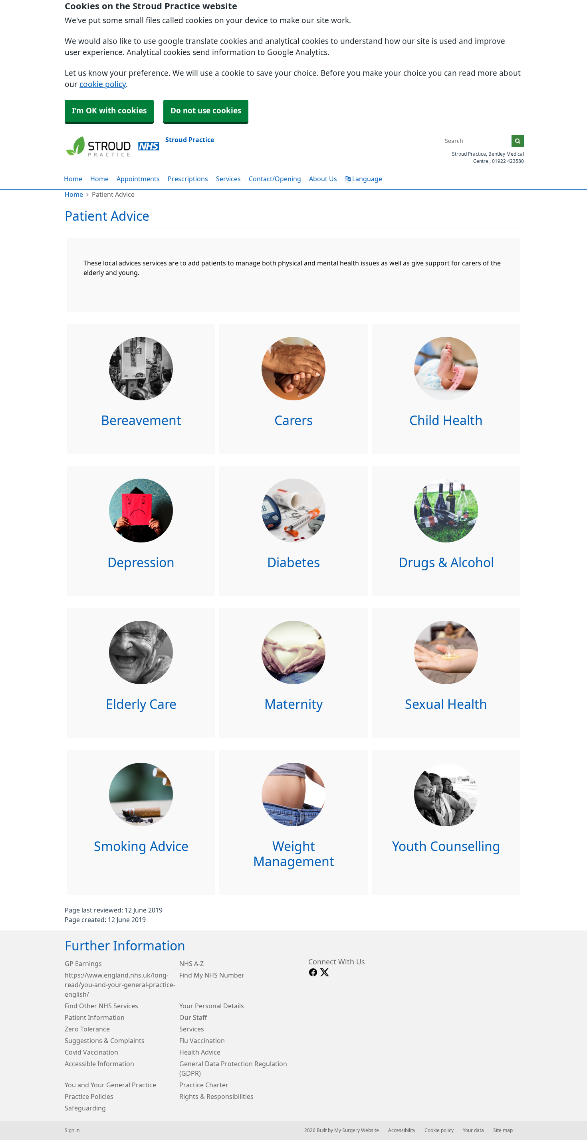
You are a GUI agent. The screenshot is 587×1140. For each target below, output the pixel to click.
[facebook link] (313, 973)
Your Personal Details (211, 1006)
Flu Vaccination (202, 1040)
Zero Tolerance (87, 1029)
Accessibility (401, 1130)
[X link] (324, 973)
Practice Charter (203, 1085)
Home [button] (73, 179)
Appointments (138, 179)
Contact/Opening (275, 179)
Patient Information (95, 1017)
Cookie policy (439, 1130)
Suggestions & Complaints (105, 1040)
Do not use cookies (206, 111)
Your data (473, 1130)
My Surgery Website (356, 1130)
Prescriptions (188, 179)
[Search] (518, 141)
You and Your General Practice (110, 1085)
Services (228, 179)
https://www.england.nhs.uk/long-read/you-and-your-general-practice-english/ (120, 985)
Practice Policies (89, 1096)
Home (99, 179)
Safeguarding (85, 1108)
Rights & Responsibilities (216, 1096)
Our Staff (193, 1017)
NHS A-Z (191, 963)
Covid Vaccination (91, 1052)
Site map (503, 1130)
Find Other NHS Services (101, 1006)
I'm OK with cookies (109, 111)
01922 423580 (508, 161)
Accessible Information (99, 1064)
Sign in (72, 1130)
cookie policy (102, 84)
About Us (323, 179)
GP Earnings (83, 963)
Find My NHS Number (211, 975)
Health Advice (199, 1052)
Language (366, 179)
